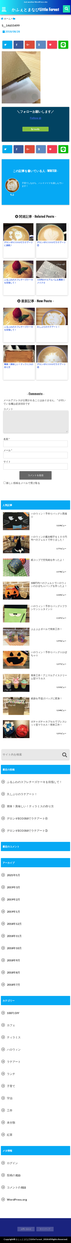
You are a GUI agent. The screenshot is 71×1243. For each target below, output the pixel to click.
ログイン (12, 1163)
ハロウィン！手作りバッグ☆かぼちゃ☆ (49, 654)
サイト (7, 461)
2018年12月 (14, 923)
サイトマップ (45, 1229)
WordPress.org (17, 1199)
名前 (6, 438)
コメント (8, 408)
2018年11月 (14, 936)
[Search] (64, 755)
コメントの (16, 1187)
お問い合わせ (26, 1229)
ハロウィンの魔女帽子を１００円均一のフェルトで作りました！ (49, 538)
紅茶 (9, 1134)
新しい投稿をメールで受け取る (23, 482)
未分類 (11, 1122)
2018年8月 (13, 972)
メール (7, 450)
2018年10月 (14, 948)
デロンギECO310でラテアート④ (51, 365)
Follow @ (35, 117)
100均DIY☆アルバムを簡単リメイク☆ (51, 281)
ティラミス (14, 1037)
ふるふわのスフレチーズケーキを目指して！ (18, 281)
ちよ (12, 194)
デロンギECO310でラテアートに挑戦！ (18, 244)
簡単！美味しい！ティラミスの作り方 (18, 365)
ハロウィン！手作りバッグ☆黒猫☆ (49, 515)
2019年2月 (13, 899)
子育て (11, 1086)
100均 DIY (13, 1013)
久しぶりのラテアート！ (48, 326)
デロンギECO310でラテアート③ (27, 830)
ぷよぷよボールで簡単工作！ (46, 629)
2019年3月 (13, 887)
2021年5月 (13, 875)
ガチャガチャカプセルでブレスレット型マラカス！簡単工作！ (49, 723)
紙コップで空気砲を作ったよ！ (48, 559)
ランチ (11, 1073)
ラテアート (14, 1061)
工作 (9, 1110)
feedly (36, 129)
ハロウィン (14, 1049)
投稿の (14, 1175)
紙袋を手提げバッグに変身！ (46, 698)
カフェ (11, 1025)
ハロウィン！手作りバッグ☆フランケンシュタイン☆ (49, 608)
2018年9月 (13, 960)
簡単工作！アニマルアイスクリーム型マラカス (49, 677)
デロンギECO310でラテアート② (51, 244)
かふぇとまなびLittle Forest (35, 9)
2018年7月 (13, 984)
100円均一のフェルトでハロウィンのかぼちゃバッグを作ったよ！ (49, 585)
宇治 (9, 1098)
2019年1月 (13, 911)
